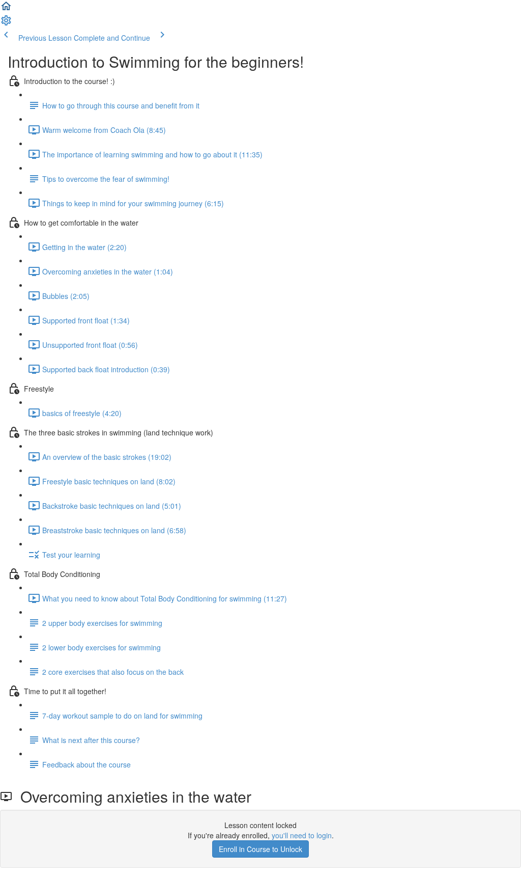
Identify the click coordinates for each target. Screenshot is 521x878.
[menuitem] (6, 23)
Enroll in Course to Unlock (260, 849)
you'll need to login (302, 835)
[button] (6, 9)
